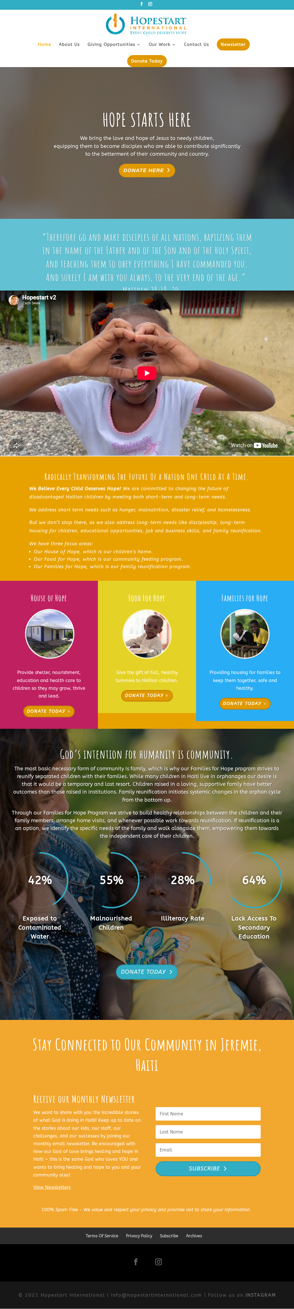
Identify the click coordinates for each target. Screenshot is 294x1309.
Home (44, 44)
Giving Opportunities (111, 44)
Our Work (160, 44)
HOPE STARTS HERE (147, 119)
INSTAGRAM (260, 1295)
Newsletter (233, 44)
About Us (69, 44)
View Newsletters (52, 1187)
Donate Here (143, 170)
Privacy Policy (139, 1236)
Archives (194, 1236)
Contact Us (196, 44)
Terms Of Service (102, 1236)
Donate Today (147, 61)
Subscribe (169, 1236)
